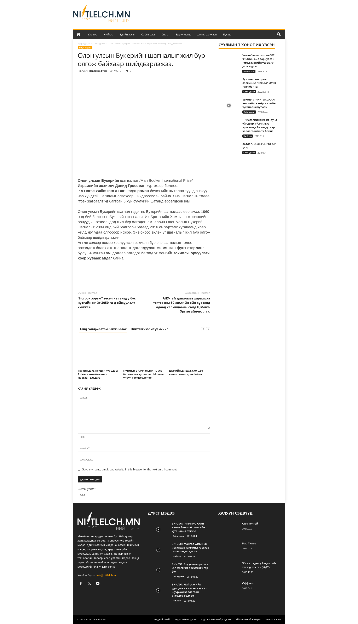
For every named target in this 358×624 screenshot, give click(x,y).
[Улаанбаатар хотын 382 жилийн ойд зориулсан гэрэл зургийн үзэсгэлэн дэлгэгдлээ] (229, 61)
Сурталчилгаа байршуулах (216, 619)
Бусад (226, 34)
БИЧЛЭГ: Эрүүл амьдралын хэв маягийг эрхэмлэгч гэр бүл (190, 567)
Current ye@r (87, 489)
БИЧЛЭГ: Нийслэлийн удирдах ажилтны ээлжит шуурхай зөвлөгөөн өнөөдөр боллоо (189, 590)
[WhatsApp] (110, 82)
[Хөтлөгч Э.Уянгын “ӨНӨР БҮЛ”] (229, 150)
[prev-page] (203, 329)
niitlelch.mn (99, 619)
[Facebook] (82, 82)
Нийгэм (109, 34)
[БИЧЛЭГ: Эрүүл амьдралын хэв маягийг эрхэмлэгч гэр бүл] (158, 570)
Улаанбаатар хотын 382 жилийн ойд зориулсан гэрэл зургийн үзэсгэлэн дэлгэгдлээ (258, 60)
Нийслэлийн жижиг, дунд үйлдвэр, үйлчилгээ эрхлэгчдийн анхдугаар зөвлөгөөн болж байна (259, 125)
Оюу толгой (250, 523)
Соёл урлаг (148, 34)
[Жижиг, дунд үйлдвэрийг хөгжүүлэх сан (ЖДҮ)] (228, 569)
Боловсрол (248, 71)
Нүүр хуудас (84, 43)
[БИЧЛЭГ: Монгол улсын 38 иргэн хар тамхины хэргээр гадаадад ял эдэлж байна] (158, 549)
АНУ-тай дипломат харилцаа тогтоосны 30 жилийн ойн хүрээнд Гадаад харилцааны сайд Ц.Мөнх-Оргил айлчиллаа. (181, 304)
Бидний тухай (162, 619)
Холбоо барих (273, 619)
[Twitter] (91, 82)
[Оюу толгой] (228, 529)
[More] (120, 82)
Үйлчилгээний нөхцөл (248, 619)
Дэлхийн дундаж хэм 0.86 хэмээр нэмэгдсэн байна (186, 372)
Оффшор (248, 583)
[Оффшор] (228, 589)
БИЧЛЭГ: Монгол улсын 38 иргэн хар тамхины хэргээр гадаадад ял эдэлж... (190, 547)
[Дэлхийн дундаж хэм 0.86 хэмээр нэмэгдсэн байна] (189, 352)
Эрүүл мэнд (183, 34)
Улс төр (92, 34)
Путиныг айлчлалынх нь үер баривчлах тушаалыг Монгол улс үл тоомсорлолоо (143, 374)
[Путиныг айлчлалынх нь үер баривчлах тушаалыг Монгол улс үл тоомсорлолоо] (144, 352)
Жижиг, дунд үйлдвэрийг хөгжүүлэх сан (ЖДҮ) (259, 565)
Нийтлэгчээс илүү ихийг (149, 329)
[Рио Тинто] (228, 549)
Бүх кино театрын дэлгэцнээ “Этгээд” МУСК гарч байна (259, 82)
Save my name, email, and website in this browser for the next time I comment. (130, 469)
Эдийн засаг (127, 34)
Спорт (165, 34)
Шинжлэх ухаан (207, 34)
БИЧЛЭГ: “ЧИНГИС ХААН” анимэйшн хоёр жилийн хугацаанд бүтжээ (259, 103)
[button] (278, 34)
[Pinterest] (101, 82)
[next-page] (208, 329)
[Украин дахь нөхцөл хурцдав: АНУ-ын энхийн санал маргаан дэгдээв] (98, 352)
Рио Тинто (249, 543)
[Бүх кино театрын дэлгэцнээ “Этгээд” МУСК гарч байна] (229, 85)
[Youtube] (98, 583)
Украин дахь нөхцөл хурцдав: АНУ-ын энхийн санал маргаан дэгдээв (98, 374)
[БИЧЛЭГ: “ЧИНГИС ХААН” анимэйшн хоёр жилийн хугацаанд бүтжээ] (229, 105)
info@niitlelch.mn (107, 575)
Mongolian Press (98, 70)
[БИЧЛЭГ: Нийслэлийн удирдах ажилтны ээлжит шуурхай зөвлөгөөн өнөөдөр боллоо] (158, 590)
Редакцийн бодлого (185, 619)
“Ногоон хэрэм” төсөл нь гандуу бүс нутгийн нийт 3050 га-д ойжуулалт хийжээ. (107, 302)
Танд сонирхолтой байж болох (103, 329)
